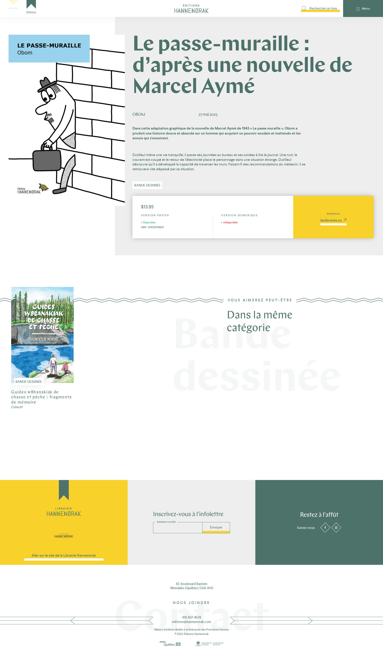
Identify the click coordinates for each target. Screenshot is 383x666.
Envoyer (216, 527)
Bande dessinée (147, 185)
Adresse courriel (166, 521)
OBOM (138, 115)
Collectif (17, 407)
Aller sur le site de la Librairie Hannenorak (64, 555)
